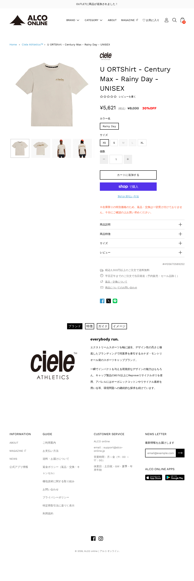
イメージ (119, 326)
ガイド (103, 326)
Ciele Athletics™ (32, 44)
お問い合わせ (51, 489)
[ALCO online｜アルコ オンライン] (28, 20)
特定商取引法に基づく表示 (58, 505)
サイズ (104, 134)
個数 (102, 151)
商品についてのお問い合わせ (121, 287)
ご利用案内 (49, 442)
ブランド (74, 326)
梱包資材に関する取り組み (58, 481)
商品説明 (105, 224)
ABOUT (112, 19)
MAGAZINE (128, 19)
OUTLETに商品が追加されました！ (97, 3)
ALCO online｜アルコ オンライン (101, 551)
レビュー (105, 252)
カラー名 (105, 118)
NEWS (13, 458)
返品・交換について (116, 281)
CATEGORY (91, 19)
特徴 (89, 326)
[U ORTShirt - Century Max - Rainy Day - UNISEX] (19, 148)
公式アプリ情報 (18, 466)
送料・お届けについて (56, 458)
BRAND (70, 19)
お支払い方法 (51, 450)
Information (20, 434)
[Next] (84, 95)
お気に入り (152, 19)
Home (13, 44)
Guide (47, 434)
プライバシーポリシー (56, 497)
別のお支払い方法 (128, 196)
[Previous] (19, 95)
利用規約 (48, 513)
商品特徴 (105, 233)
